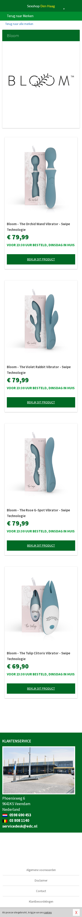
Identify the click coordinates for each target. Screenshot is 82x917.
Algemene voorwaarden (41, 870)
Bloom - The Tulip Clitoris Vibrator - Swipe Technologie (38, 656)
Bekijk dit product (41, 259)
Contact (41, 891)
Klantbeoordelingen (41, 902)
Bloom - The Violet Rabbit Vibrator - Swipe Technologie (39, 370)
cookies (48, 912)
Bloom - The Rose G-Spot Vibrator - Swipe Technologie (38, 513)
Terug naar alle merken (19, 24)
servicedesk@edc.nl (19, 826)
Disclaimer (41, 880)
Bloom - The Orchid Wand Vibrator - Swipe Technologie (38, 227)
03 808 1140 (19, 820)
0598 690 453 (20, 814)
